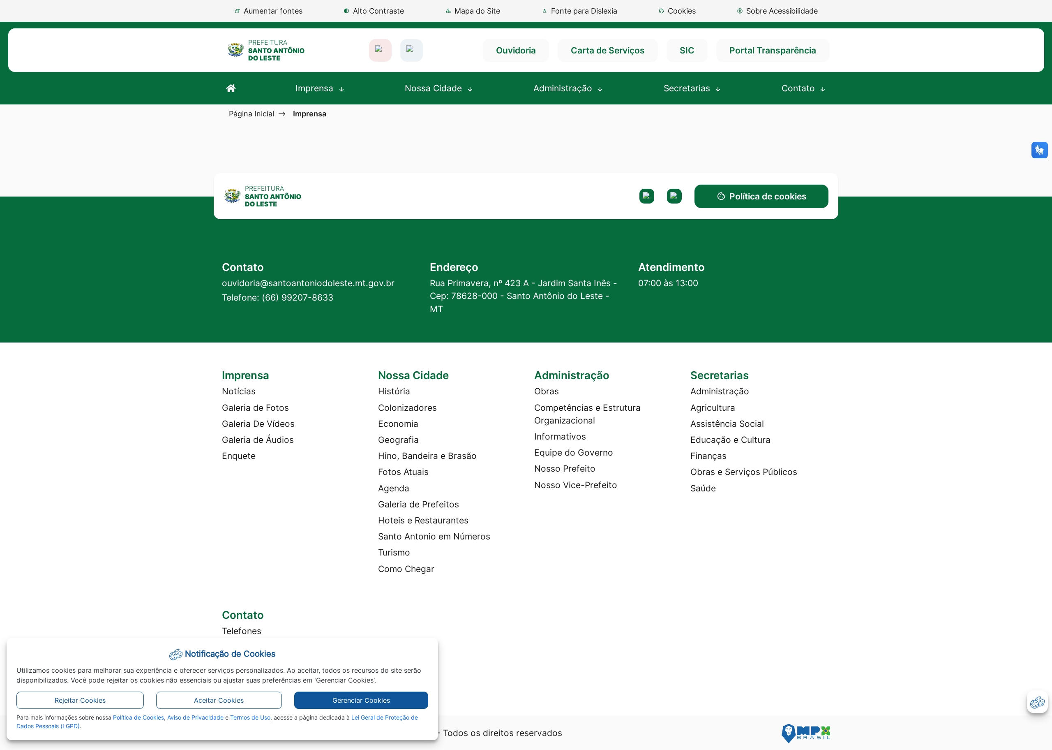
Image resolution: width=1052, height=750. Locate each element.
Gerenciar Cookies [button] (361, 700)
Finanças (708, 456)
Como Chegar (406, 569)
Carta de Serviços (608, 50)
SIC (687, 50)
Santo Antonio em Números (434, 536)
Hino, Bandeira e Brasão (427, 456)
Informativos (560, 436)
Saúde (703, 488)
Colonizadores (407, 408)
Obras (546, 391)
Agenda (393, 488)
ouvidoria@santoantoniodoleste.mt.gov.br (308, 283)
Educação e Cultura (730, 440)
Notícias (239, 391)
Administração (719, 391)
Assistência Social (727, 424)
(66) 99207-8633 (297, 297)
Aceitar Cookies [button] (219, 700)
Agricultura (712, 408)
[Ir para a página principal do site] (266, 50)
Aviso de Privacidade (195, 717)
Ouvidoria (516, 50)
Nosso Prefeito (564, 468)
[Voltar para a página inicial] (293, 196)
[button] (677, 11)
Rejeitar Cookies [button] (80, 700)
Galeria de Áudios (258, 440)
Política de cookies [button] (768, 196)
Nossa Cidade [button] (434, 88)
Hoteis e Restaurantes (423, 520)
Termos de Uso (250, 717)
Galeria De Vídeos (258, 424)
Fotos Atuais (403, 472)
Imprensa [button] (315, 88)
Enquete (239, 456)
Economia (398, 424)
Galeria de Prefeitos (418, 504)
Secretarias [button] (688, 88)
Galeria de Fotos (255, 408)
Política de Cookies (138, 717)
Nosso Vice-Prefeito (575, 485)
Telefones (241, 631)
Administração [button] (564, 88)
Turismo (394, 552)
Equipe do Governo (573, 452)
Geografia (398, 440)
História (394, 391)
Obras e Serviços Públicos (743, 472)
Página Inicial (251, 113)
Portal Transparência (772, 50)
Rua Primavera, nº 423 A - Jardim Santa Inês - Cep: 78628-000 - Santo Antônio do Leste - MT (523, 296)
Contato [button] (799, 88)
